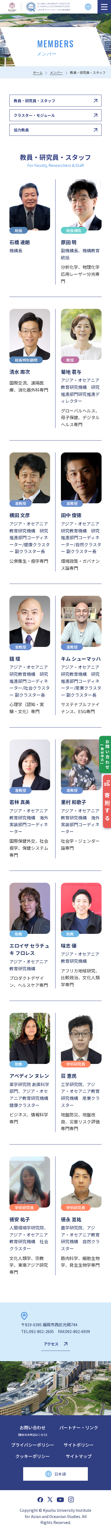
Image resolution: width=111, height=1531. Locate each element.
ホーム (38, 72)
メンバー (56, 72)
